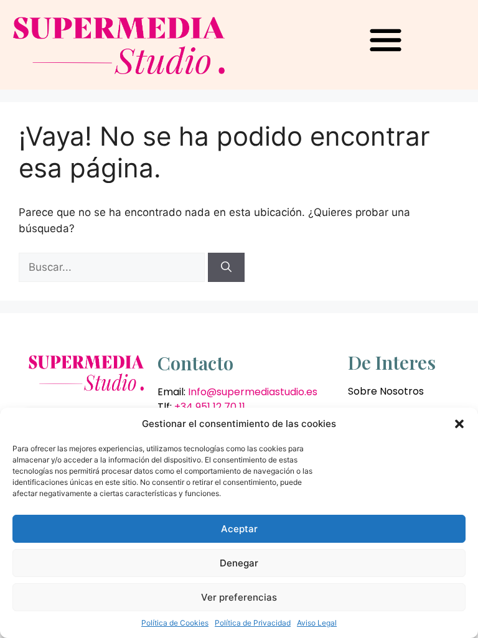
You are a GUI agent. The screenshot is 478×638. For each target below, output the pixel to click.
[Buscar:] (113, 267)
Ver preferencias (239, 597)
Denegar (239, 563)
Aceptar (239, 529)
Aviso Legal (317, 622)
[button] (459, 424)
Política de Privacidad (253, 622)
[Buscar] (226, 268)
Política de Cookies (175, 622)
